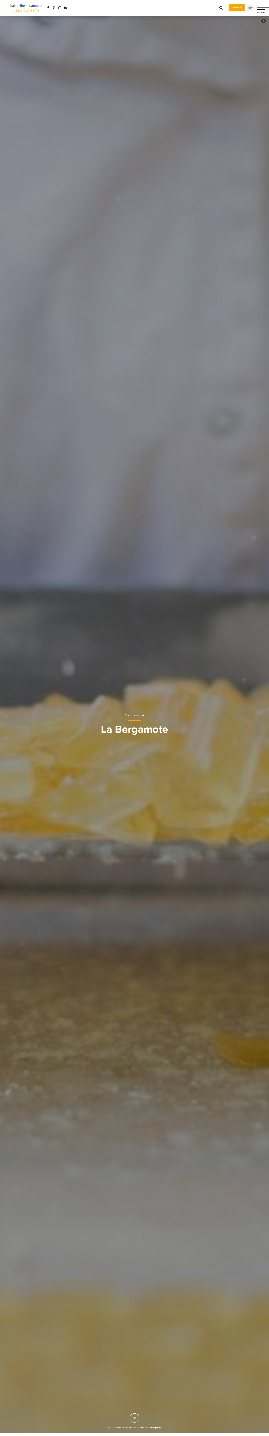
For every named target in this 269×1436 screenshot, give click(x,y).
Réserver (237, 7)
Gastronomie (134, 715)
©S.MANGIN (263, 21)
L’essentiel (128, 1427)
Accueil (111, 1427)
